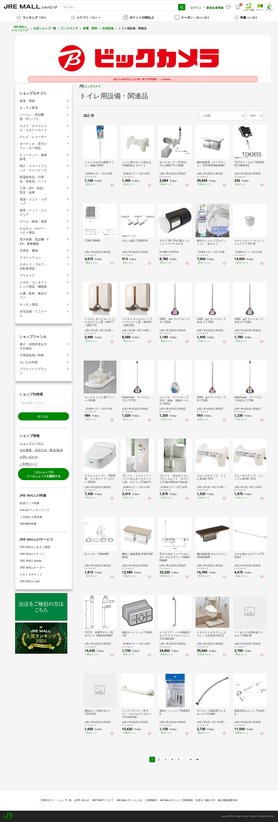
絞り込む (43, 416)
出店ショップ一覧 (44, 28)
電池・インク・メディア (33, 201)
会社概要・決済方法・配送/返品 (41, 450)
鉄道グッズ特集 (30, 503)
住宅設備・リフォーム (33, 313)
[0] (237, 7)
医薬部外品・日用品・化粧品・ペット (33, 179)
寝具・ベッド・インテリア (33, 212)
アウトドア (27, 275)
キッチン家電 (29, 107)
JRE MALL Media (30, 560)
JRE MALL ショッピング (20, 28)
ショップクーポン (32, 443)
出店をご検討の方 (205, 800)
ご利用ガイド (29, 464)
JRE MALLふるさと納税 (35, 547)
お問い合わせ (29, 457)
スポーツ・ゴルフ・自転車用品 (33, 266)
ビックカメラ (69, 28)
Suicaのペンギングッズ (34, 509)
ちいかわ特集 (29, 362)
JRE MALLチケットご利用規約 (176, 800)
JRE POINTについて (102, 800)
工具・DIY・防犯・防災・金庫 (33, 190)
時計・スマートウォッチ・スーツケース (33, 168)
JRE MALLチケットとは (129, 800)
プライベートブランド (33, 371)
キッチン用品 (29, 304)
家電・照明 (90, 28)
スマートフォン (30, 257)
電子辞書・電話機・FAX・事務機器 (34, 241)
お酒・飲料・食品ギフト (33, 295)
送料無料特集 (28, 523)
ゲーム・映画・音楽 (33, 221)
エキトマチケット (31, 574)
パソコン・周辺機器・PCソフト (32, 117)
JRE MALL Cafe (30, 581)
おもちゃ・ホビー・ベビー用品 (33, 230)
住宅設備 (107, 28)
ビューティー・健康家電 (33, 157)
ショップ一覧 (64, 800)
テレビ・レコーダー (33, 136)
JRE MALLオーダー (32, 567)
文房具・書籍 (29, 250)
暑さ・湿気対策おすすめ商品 (33, 346)
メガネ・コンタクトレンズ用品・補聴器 (33, 284)
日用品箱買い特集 (32, 355)
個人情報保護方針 (228, 800)
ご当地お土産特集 (31, 516)
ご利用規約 (151, 800)
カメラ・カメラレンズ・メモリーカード (33, 128)
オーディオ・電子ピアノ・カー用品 (33, 146)
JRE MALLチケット (32, 553)
